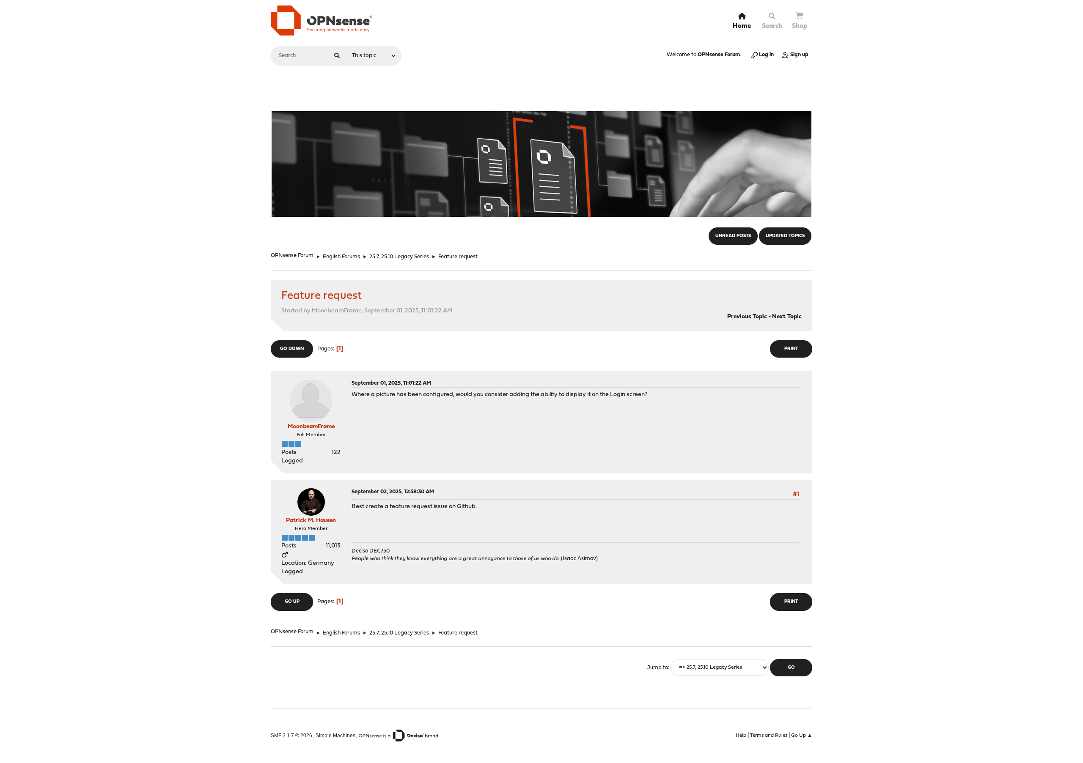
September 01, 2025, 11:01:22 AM (391, 383)
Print (791, 349)
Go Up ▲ (801, 735)
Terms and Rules (768, 735)
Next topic (787, 317)
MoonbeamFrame (311, 427)
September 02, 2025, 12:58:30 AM (393, 492)
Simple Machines (335, 735)
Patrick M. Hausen (311, 520)
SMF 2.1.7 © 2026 (291, 735)
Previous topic (747, 317)
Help (741, 735)
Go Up (292, 601)
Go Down (292, 349)
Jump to (657, 667)
